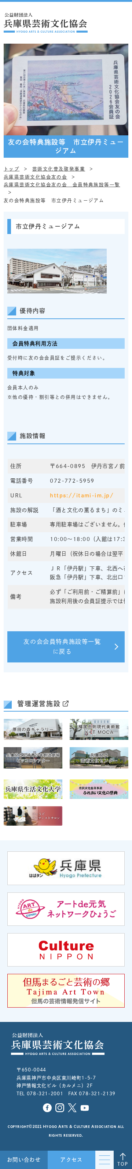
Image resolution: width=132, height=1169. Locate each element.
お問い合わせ (24, 1159)
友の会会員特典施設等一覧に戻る (62, 647)
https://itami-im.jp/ (82, 495)
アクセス (71, 1159)
